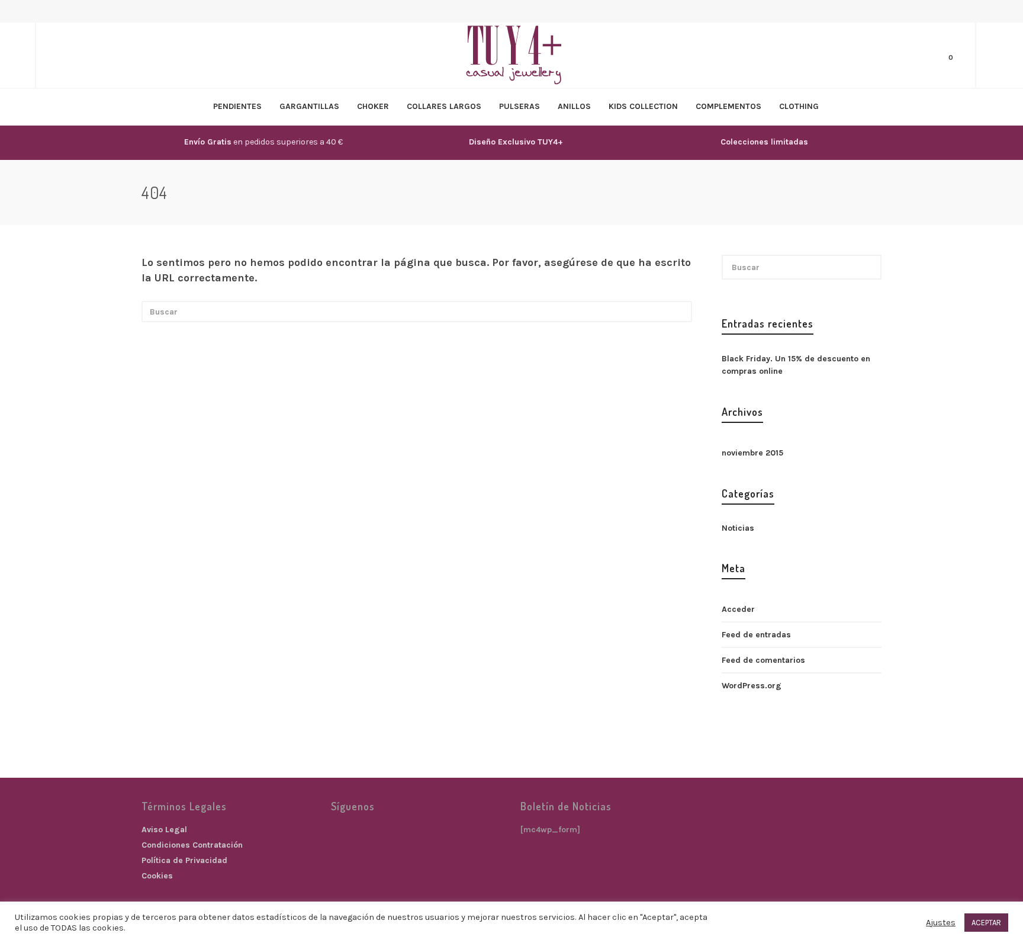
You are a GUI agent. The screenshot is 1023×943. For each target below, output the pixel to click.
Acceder (738, 609)
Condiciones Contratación (192, 845)
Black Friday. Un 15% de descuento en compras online (796, 365)
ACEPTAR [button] (986, 922)
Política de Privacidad (184, 860)
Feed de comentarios (763, 660)
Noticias (738, 528)
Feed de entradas (756, 635)
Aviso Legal (164, 830)
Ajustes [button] (941, 923)
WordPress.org (751, 686)
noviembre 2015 (752, 453)
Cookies (157, 876)
